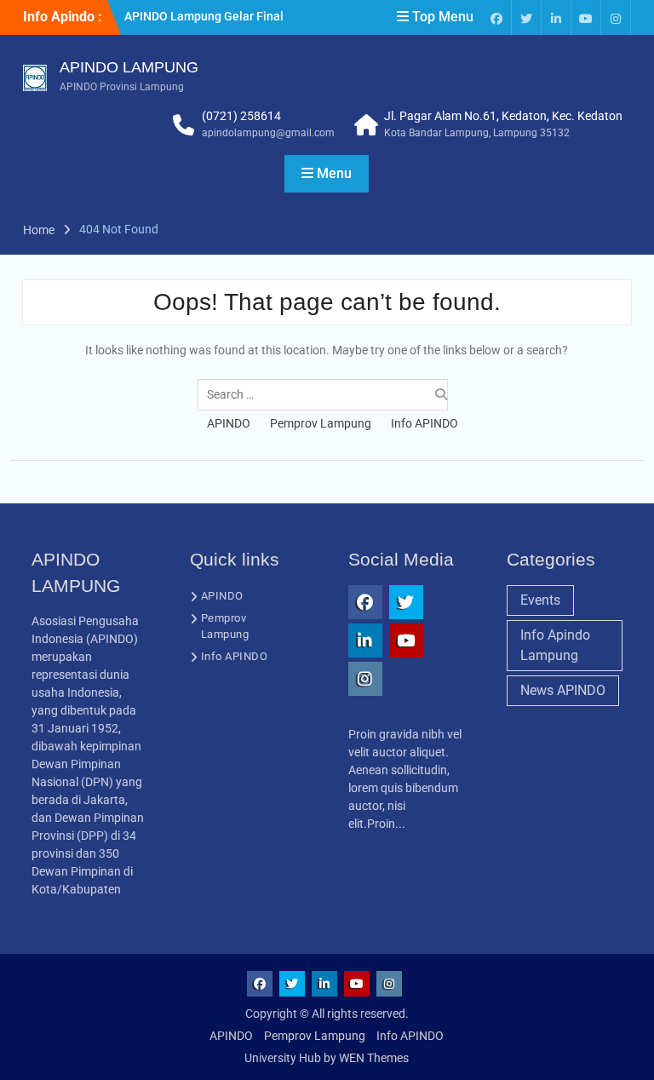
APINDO (228, 423)
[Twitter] (526, 17)
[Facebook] (496, 17)
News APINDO (562, 690)
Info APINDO (424, 423)
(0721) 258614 (241, 116)
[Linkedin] (556, 17)
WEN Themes (374, 1058)
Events (540, 600)
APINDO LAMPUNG (129, 67)
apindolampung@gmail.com (268, 133)
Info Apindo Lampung (555, 645)
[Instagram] (615, 17)
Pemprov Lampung (320, 423)
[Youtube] (585, 17)
